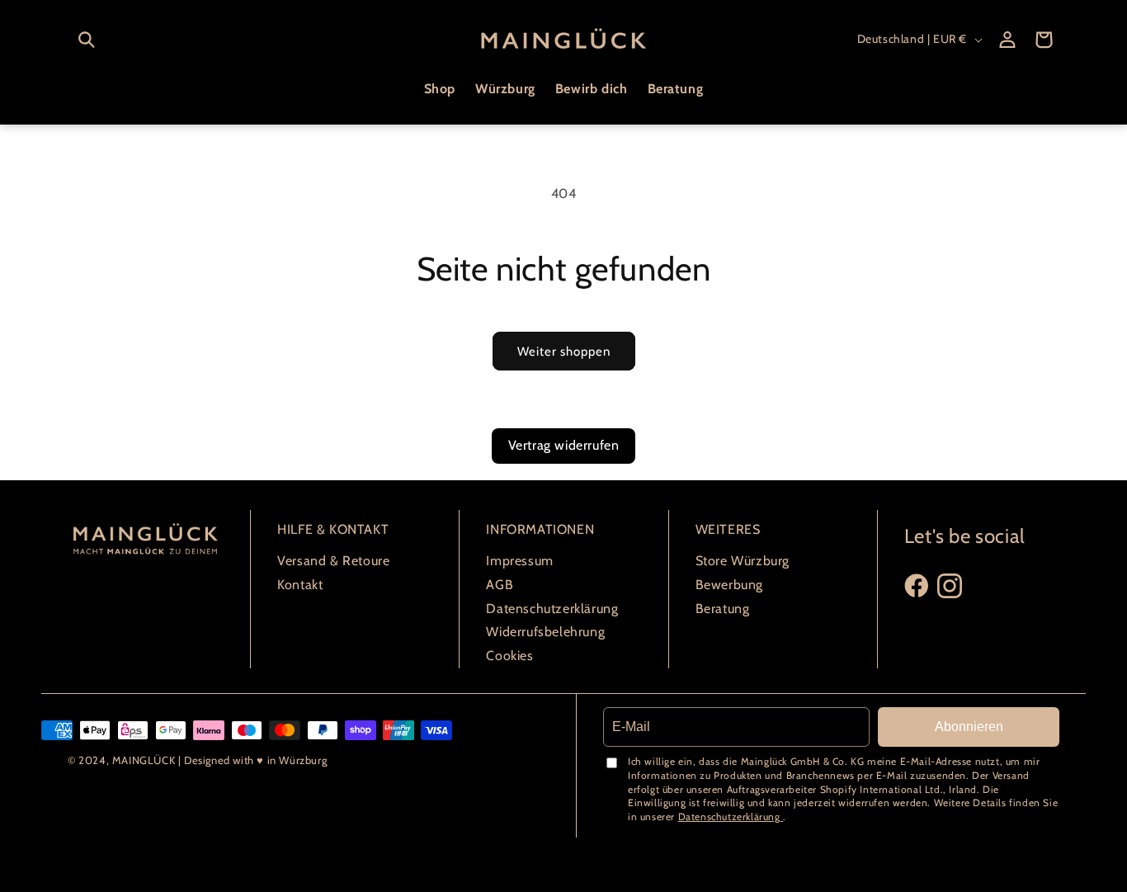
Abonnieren (969, 727)
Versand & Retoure (333, 561)
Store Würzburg (743, 561)
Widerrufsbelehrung (545, 632)
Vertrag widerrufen (564, 445)
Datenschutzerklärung (552, 608)
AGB (499, 584)
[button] (86, 39)
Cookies (509, 655)
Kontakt (300, 584)
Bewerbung (729, 584)
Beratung (723, 608)
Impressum (519, 561)
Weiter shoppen (564, 351)
